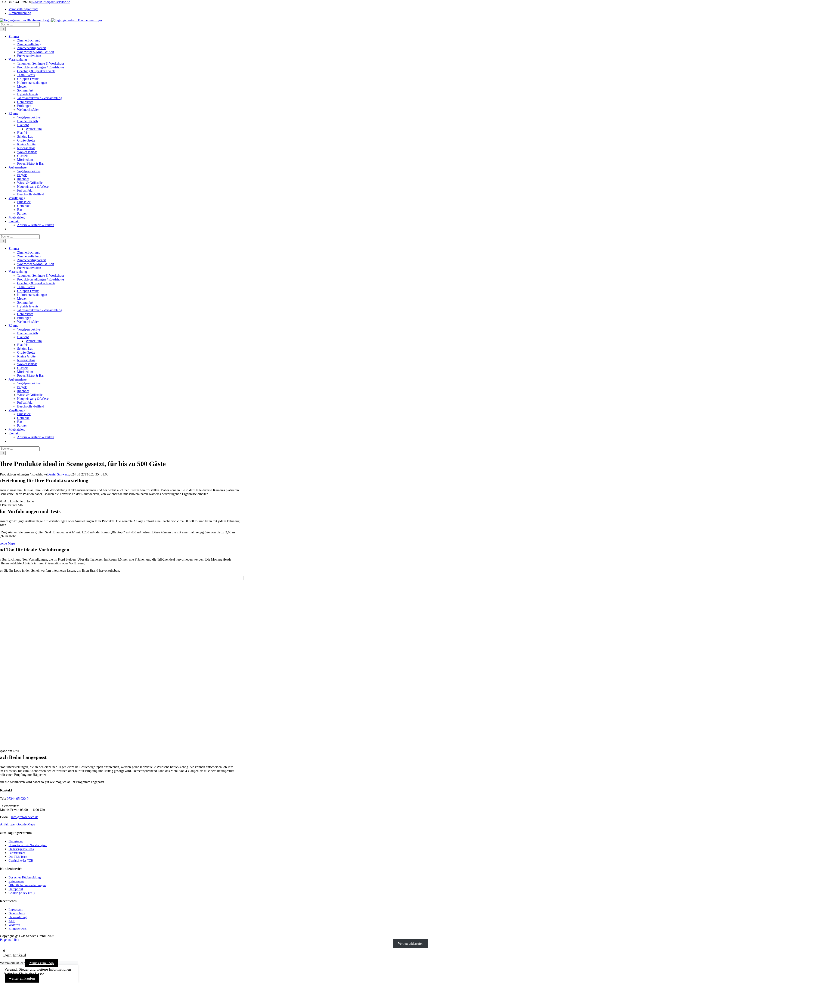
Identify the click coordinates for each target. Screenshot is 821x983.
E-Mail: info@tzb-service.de (51, 2)
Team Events (26, 75)
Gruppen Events (28, 79)
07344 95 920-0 (17, 798)
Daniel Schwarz (58, 474)
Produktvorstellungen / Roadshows (40, 67)
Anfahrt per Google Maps (17, 824)
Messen (22, 86)
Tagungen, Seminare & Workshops (40, 63)
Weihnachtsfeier (28, 109)
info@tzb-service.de (24, 817)
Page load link (9, 940)
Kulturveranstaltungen (32, 82)
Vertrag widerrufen (410, 943)
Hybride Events (27, 94)
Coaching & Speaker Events (36, 71)
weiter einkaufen (22, 978)
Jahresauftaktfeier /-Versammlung (39, 98)
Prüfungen (24, 106)
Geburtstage (25, 102)
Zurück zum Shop (41, 963)
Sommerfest (25, 90)
